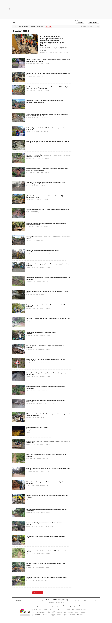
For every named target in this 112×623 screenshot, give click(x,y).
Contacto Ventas (25, 605)
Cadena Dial (65, 612)
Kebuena (83, 612)
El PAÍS (38, 610)
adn (77, 610)
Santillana (52, 610)
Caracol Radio (56, 22)
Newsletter (95, 27)
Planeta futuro (76, 612)
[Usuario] (98, 27)
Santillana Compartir (60, 610)
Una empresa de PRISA (25, 611)
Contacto (16, 605)
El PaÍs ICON (59, 614)
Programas (40, 26)
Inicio (14, 26)
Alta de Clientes (56, 605)
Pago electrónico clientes (44, 605)
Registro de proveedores (67, 605)
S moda (65, 614)
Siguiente (36, 592)
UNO (48, 612)
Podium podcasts (52, 614)
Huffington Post (40, 612)
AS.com (73, 610)
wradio (53, 612)
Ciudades (33, 26)
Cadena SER (67, 610)
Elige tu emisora (92, 22)
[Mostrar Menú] (14, 22)
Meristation (79, 614)
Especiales (48, 26)
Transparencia (64, 606)
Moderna (45, 614)
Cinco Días (59, 612)
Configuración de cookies (53, 606)
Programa (80, 22)
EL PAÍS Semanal (70, 612)
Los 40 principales (45, 610)
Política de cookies (40, 606)
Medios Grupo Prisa (25, 615)
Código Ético (73, 606)
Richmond (37, 614)
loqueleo (72, 614)
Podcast (26, 26)
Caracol (83, 610)
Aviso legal (78, 605)
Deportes (20, 26)
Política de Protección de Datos (90, 605)
